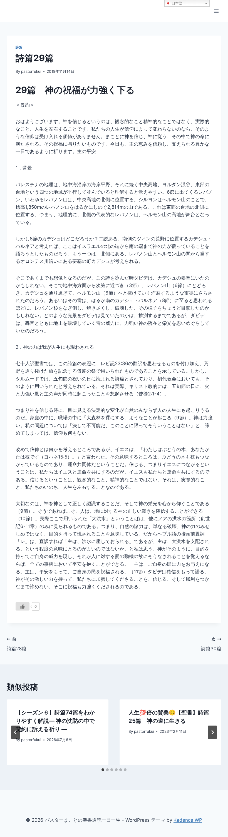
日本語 (176, 3)
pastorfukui (31, 71)
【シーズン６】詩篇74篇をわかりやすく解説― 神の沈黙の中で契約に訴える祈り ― (55, 721)
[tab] (102, 769)
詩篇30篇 (211, 644)
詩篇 (19, 47)
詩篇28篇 (16, 644)
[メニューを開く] (216, 11)
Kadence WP (188, 820)
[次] (212, 732)
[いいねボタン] (22, 606)
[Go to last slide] (15, 732)
